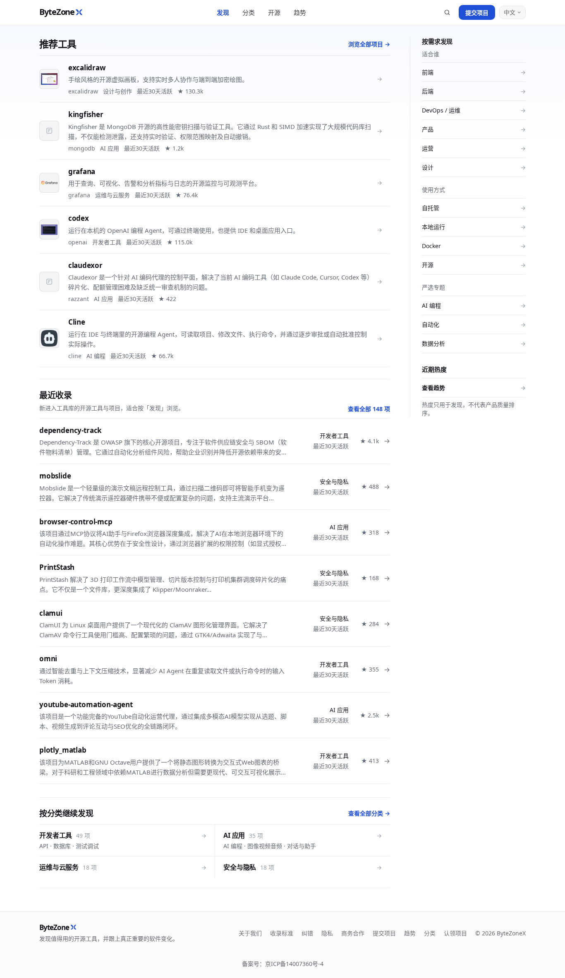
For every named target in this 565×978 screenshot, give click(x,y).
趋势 (300, 12)
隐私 (327, 933)
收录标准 (281, 933)
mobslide (55, 476)
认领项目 (455, 933)
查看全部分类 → (369, 813)
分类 (248, 12)
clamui (50, 613)
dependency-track (70, 430)
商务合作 (352, 933)
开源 (274, 12)
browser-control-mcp (76, 521)
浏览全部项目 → (369, 44)
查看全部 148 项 (369, 409)
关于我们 (250, 933)
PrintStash (56, 567)
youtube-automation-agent (86, 704)
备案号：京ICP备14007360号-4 (282, 964)
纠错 (307, 933)
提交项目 (476, 13)
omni (48, 658)
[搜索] (447, 12)
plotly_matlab (62, 750)
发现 (223, 12)
